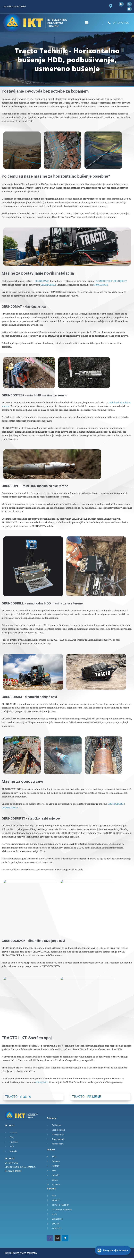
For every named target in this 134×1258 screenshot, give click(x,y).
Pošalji (122, 1243)
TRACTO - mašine (18, 1097)
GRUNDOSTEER (103, 281)
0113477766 (11, 1162)
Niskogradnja (80, 1214)
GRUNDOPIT (120, 281)
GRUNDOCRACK (10, 807)
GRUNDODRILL (48, 284)
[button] (86, 23)
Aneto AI (104, 1251)
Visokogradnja (81, 1220)
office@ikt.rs (42, 1082)
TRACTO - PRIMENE (86, 1097)
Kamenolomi (80, 1227)
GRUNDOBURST (116, 803)
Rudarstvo (79, 1207)
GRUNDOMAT (42, 281)
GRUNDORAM (100, 284)
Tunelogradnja (81, 1233)
